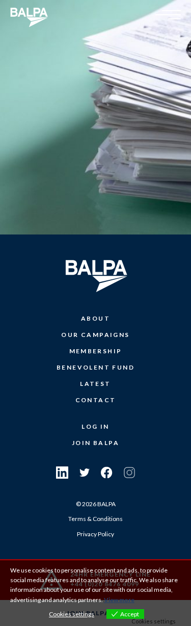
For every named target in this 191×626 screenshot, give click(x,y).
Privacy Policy (95, 534)
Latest (95, 383)
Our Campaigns (95, 334)
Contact (95, 400)
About (95, 318)
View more (119, 600)
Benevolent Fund (95, 367)
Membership (95, 351)
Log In (95, 426)
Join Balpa (95, 443)
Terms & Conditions (95, 519)
